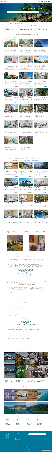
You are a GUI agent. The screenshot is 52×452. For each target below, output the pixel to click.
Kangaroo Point (39, 423)
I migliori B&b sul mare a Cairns (26, 271)
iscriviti (44, 434)
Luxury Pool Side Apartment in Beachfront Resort (26, 128)
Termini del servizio (18, 437)
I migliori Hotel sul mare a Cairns (26, 272)
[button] (23, 449)
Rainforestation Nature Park (14, 309)
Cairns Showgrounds (8, 381)
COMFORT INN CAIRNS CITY (9, 202)
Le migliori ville (26, 323)
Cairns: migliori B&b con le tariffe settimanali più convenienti (26, 297)
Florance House (7, 218)
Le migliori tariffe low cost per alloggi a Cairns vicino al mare (26, 324)
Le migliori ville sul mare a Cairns (26, 275)
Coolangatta (39, 420)
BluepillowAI (17, 444)
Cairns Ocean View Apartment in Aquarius (40, 80)
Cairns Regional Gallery (41, 380)
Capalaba (17, 423)
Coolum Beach (7, 424)
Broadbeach (7, 420)
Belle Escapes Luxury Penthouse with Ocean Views (41, 128)
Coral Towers (21, 80)
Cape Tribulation (40, 415)
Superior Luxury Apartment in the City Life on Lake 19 (12, 128)
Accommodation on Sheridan (9, 112)
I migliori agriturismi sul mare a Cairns (26, 274)
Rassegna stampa (18, 439)
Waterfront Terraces (8, 80)
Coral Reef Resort (36, 96)
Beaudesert (7, 419)
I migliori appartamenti (26, 318)
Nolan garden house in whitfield (24, 218)
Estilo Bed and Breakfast (37, 186)
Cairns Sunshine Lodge (37, 202)
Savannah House (21, 202)
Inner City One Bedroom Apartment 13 (24, 96)
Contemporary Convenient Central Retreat (25, 112)
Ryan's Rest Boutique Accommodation (24, 186)
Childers (17, 419)
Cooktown (17, 420)
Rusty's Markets (39, 381)
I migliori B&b (26, 319)
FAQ (15, 438)
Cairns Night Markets (8, 380)
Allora (28, 418)
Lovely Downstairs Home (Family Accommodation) (41, 170)
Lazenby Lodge (21, 170)
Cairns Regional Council (30, 380)
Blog (15, 440)
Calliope (17, 415)
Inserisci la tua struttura (18, 433)
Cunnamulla (29, 424)
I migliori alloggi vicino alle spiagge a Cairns (26, 317)
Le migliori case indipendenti (26, 321)
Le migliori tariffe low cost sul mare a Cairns (26, 276)
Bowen (38, 419)
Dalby (17, 425)
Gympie (6, 425)
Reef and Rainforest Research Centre (31, 381)
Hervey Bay (7, 418)
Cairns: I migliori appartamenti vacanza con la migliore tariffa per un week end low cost (26, 296)
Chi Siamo (16, 434)
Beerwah (28, 420)
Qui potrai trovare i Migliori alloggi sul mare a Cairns (26, 269)
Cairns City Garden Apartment (38, 112)
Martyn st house (7, 186)
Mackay (6, 415)
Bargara (28, 423)
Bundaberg (17, 424)
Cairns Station (18, 381)
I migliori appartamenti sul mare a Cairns (26, 270)
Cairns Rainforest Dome (20, 380)
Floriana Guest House (8, 170)
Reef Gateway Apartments (8, 96)
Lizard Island (39, 424)
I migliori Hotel (26, 320)
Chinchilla (28, 419)
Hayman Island (29, 415)
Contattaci (16, 443)
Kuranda (38, 418)
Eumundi (6, 423)
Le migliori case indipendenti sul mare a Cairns (26, 273)
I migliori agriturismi (26, 322)
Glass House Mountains (19, 418)
